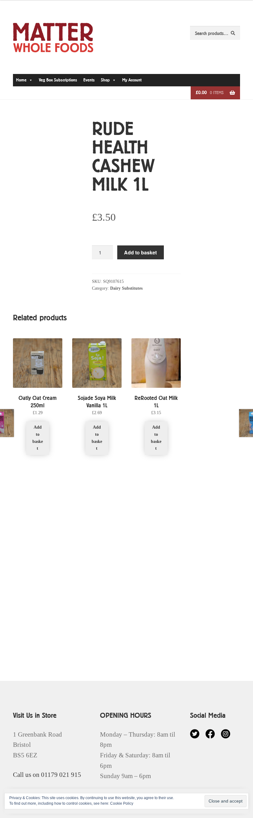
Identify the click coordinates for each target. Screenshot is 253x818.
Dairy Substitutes (126, 288)
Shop (105, 80)
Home (21, 80)
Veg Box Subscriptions (58, 80)
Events (89, 80)
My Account (132, 80)
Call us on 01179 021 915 (47, 774)
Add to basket (140, 252)
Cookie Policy (121, 803)
